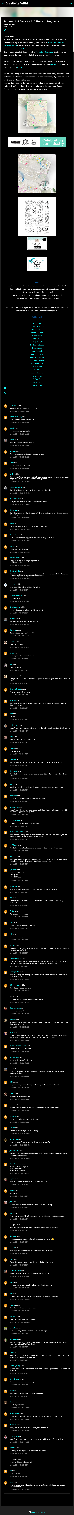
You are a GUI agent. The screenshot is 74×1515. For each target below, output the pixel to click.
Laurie (12, 1213)
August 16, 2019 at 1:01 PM (19, 1185)
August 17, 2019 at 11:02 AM (20, 1322)
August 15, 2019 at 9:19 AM (19, 457)
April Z (12, 1105)
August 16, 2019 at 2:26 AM (19, 1014)
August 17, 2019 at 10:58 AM (20, 1311)
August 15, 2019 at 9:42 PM (19, 966)
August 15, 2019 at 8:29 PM (19, 940)
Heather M (13, 618)
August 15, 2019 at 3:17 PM (19, 742)
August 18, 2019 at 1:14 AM (19, 1419)
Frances (12, 1190)
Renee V (12, 1448)
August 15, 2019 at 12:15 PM (19, 601)
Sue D (12, 1259)
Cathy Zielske (37, 339)
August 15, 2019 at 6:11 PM (19, 826)
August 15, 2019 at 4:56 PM (19, 778)
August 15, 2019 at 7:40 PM (19, 905)
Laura (12, 1282)
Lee (11, 1470)
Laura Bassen (37, 367)
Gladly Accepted (15, 1008)
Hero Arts (37, 323)
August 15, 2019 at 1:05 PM (19, 659)
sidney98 (13, 1019)
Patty (11, 736)
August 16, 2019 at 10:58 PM (19, 1265)
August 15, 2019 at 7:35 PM (19, 881)
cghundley (13, 870)
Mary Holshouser (16, 1164)
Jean (11, 664)
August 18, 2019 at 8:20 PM (19, 1476)
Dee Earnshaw (14, 499)
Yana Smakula (37, 382)
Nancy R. (13, 451)
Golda (12, 784)
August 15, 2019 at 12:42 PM (19, 636)
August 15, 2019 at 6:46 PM (19, 851)
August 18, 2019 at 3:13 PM (19, 1465)
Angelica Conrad (37, 329)
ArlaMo (12, 1128)
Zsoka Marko (37, 385)
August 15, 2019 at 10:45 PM (19, 1002)
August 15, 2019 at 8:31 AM (19, 411)
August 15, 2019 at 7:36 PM (19, 892)
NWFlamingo (14, 1139)
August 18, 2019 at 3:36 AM (19, 1430)
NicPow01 (13, 1236)
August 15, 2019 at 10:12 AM (20, 493)
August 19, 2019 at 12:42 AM (20, 1490)
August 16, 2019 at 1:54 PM (19, 1207)
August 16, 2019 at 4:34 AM (19, 1040)
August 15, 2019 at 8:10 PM (19, 917)
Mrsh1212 (13, 700)
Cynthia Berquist (15, 958)
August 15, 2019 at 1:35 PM (19, 670)
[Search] (32, 3)
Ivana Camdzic (37, 351)
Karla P (12, 1248)
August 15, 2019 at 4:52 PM (19, 765)
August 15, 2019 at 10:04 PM (19, 991)
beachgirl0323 (14, 972)
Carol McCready (15, 689)
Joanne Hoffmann (16, 596)
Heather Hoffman (37, 345)
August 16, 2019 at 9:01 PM (19, 1253)
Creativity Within (17, 3)
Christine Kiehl (15, 571)
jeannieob (13, 1316)
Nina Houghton (15, 607)
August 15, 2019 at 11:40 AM (20, 565)
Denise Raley (14, 535)
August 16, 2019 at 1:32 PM (19, 1196)
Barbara (12, 945)
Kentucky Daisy (15, 1366)
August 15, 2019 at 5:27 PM (19, 790)
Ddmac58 (13, 856)
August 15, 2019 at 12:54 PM (19, 647)
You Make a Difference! (44, 52)
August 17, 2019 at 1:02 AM (19, 1276)
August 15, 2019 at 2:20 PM (19, 708)
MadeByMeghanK (16, 487)
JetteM (12, 440)
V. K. (11, 898)
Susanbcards (14, 1436)
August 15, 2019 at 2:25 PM (19, 719)
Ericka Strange (15, 725)
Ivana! (19, 67)
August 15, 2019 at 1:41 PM (19, 683)
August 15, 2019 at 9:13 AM (19, 445)
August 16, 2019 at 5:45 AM (19, 1051)
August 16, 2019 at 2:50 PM (19, 1219)
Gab (11, 1069)
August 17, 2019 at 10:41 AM (20, 1299)
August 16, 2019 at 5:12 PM (19, 1230)
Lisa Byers (13, 510)
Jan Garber (13, 676)
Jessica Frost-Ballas (37, 360)
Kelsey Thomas (15, 985)
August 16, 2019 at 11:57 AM (20, 1158)
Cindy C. (12, 641)
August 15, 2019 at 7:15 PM (19, 864)
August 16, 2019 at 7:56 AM (19, 1088)
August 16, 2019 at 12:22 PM (19, 1173)
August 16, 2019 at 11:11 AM (20, 1133)
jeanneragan (14, 1151)
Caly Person (37, 336)
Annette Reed (14, 807)
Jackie (12, 462)
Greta (11, 1402)
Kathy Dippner (14, 1379)
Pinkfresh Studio (37, 326)
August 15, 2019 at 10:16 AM (20, 504)
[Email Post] (5, 388)
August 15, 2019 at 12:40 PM (19, 624)
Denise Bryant (14, 1413)
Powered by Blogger (38, 1512)
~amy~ (12, 1093)
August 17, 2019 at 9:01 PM (19, 1373)
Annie (12, 1390)
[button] (5, 30)
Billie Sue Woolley (16, 417)
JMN (11, 1082)
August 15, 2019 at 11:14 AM (20, 518)
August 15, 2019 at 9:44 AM (19, 468)
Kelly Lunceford (37, 364)
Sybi (11, 934)
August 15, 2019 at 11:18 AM (20, 529)
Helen (11, 1032)
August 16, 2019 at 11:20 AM (20, 1145)
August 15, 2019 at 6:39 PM (19, 839)
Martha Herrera (15, 558)
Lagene (12, 1179)
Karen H (12, 653)
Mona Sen (13, 1116)
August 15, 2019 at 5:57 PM (19, 815)
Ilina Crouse (37, 348)
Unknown (13, 1425)
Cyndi (12, 1352)
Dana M (12, 1482)
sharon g (13, 630)
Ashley (12, 474)
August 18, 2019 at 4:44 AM (19, 1442)
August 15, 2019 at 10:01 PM (19, 979)
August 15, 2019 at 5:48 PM (19, 801)
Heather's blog (55, 64)
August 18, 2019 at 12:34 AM (20, 1408)
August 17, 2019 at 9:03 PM (19, 1385)
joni (11, 1202)
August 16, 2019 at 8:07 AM (19, 1099)
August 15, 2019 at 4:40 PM (19, 754)
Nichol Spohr (37, 376)
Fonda (12, 523)
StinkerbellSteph (15, 1270)
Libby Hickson (37, 373)
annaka (12, 1305)
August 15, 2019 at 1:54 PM (19, 695)
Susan (12, 922)
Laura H (12, 546)
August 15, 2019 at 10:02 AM (20, 482)
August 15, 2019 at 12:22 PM (19, 613)
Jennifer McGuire (37, 357)
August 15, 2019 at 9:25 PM (19, 953)
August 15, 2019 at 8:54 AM (19, 422)
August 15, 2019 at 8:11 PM (19, 928)
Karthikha (13, 584)
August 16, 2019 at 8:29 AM (19, 1122)
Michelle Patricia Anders (18, 1046)
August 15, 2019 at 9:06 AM (19, 434)
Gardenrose (14, 1339)
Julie (11, 714)
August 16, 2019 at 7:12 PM (19, 1242)
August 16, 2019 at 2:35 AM (19, 1027)
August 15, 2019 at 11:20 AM (20, 541)
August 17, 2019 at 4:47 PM (19, 1334)
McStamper (14, 886)
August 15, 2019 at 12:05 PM (19, 590)
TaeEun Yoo (37, 379)
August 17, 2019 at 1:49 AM (19, 1288)
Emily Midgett (37, 342)
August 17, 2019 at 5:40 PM (19, 1360)
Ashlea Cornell (37, 332)
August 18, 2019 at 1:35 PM (19, 1453)
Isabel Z (12, 428)
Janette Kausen (37, 354)
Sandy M (13, 759)
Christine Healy (15, 820)
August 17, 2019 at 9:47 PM (19, 1396)
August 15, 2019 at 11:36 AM (20, 552)
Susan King (13, 405)
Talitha (12, 911)
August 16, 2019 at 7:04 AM (19, 1076)
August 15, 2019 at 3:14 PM (19, 731)
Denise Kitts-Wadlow (17, 832)
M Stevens (13, 796)
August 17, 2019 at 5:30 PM (19, 1347)
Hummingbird (14, 1057)
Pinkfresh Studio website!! (14, 49)
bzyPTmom (14, 845)
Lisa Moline (14, 771)
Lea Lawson (37, 370)
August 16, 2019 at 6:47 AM (19, 1063)
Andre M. (13, 1328)
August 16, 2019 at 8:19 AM (19, 1111)
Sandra (12, 748)
